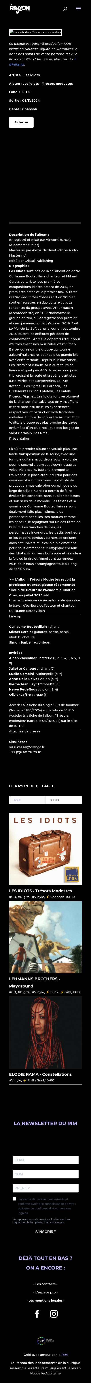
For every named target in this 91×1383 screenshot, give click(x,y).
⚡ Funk (52, 992)
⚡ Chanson (55, 897)
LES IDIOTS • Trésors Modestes (40, 890)
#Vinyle (38, 897)
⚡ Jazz (65, 992)
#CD (12, 897)
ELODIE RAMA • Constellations (40, 1074)
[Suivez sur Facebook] (37, 1313)
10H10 (54, 800)
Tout (17, 800)
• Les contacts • (45, 1284)
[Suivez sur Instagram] (53, 1313)
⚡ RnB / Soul (33, 1080)
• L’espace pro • (45, 1292)
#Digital (24, 897)
